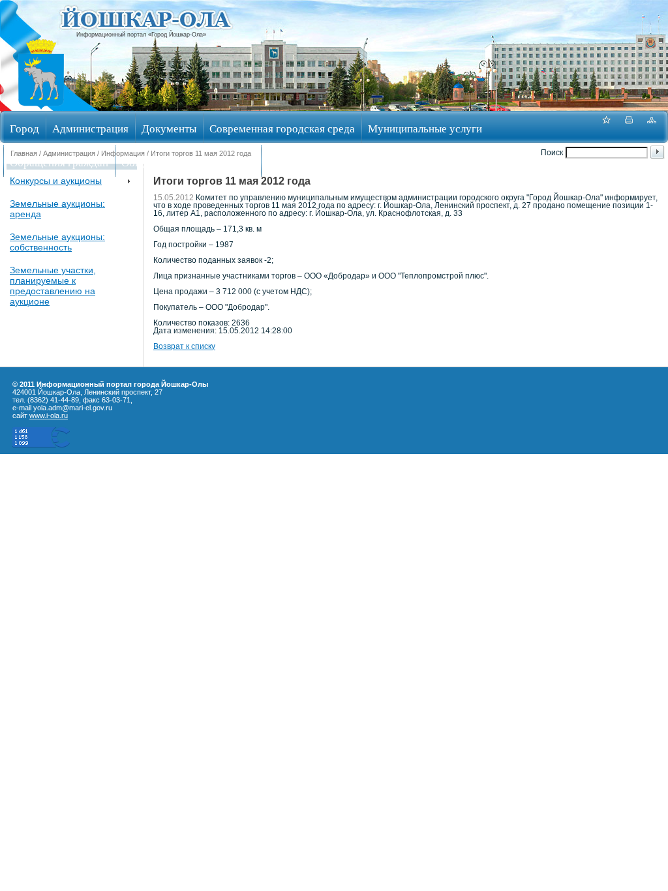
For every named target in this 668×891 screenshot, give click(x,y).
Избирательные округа (321, 162)
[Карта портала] (651, 127)
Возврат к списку (184, 346)
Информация (123, 153)
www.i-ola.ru (48, 415)
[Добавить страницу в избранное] (606, 127)
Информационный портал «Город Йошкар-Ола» (141, 34)
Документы (169, 128)
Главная (23, 153)
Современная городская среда (282, 128)
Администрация (90, 128)
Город (24, 128)
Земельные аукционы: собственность (57, 242)
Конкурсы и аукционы (56, 180)
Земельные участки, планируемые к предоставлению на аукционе (53, 286)
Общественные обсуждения (187, 162)
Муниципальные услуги (425, 128)
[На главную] (41, 107)
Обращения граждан (59, 162)
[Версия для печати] (628, 127)
